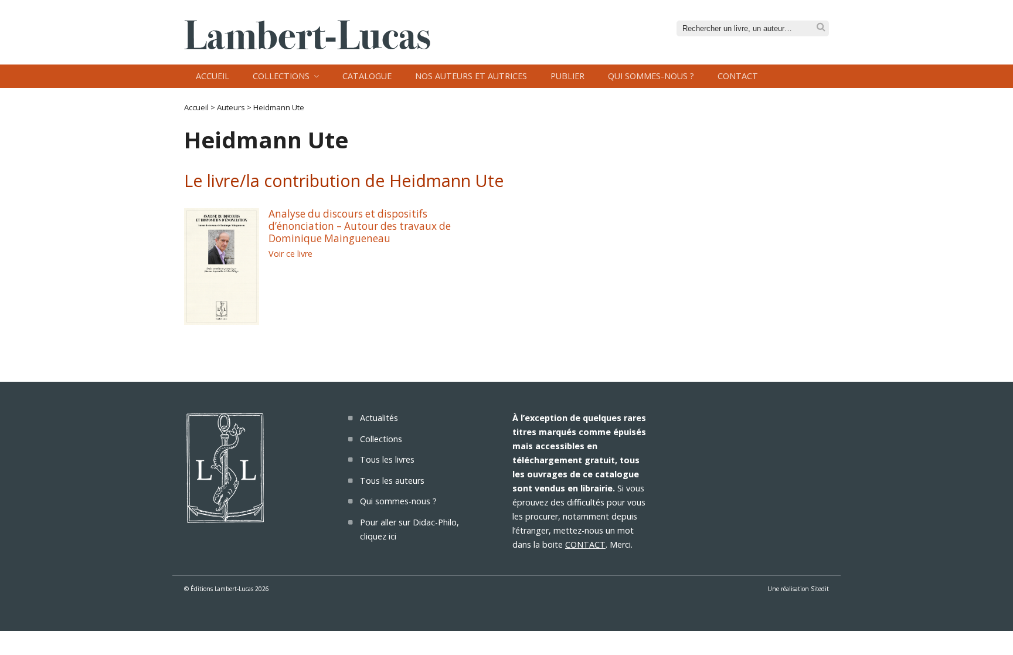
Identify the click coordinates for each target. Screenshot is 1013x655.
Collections (281, 76)
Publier (567, 76)
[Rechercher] (821, 27)
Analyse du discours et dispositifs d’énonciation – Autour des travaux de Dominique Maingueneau (359, 226)
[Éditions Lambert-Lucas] (307, 45)
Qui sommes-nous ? (651, 76)
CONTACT (585, 544)
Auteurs (231, 107)
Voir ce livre (290, 253)
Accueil (212, 76)
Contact (738, 76)
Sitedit (820, 589)
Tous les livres (387, 459)
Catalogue (367, 76)
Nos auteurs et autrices (471, 76)
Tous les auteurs (392, 480)
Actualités (379, 417)
